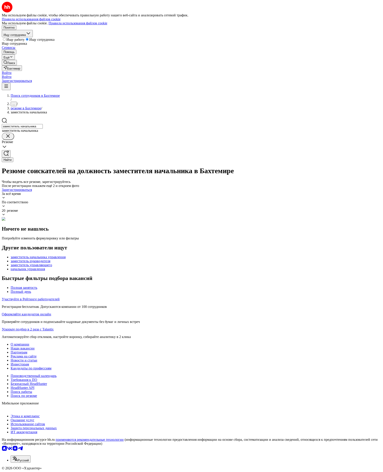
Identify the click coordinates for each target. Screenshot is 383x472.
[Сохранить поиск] (6, 153)
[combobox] (22, 126)
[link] (9, 62)
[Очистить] (8, 136)
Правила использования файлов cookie (78, 23)
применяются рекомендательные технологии (90, 439)
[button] (7, 73)
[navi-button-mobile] (6, 86)
